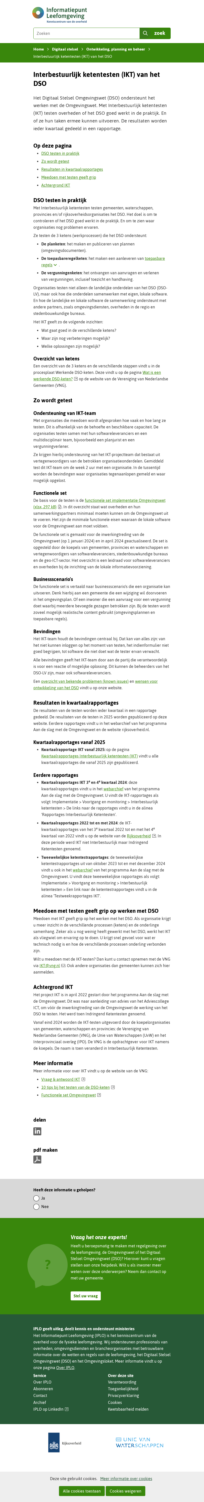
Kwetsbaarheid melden (128, 1409)
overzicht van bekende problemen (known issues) (85, 681)
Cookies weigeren (125, 1491)
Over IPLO (65, 1367)
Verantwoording (122, 1382)
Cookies (115, 1402)
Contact (40, 1395)
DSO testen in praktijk (60, 153)
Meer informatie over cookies (126, 1478)
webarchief (113, 789)
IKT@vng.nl (50, 965)
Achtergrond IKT (55, 185)
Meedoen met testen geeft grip (68, 177)
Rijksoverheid (141, 836)
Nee (45, 1206)
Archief (39, 1402)
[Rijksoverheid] (64, 1442)
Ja (43, 1198)
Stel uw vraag (86, 1296)
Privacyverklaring (123, 1395)
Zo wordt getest (55, 161)
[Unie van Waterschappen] (139, 1442)
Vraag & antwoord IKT (63, 1079)
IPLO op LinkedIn (51, 1409)
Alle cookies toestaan (82, 1491)
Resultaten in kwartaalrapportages (72, 169)
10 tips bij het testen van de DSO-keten (78, 1087)
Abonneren (43, 1388)
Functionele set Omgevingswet (71, 1095)
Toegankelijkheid (123, 1388)
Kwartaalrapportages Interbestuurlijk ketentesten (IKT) (89, 756)
